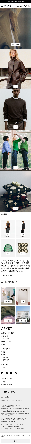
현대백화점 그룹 (19, 400)
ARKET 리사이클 (6, 341)
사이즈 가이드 (5, 360)
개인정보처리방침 (10, 400)
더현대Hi (3, 397)
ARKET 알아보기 (7, 333)
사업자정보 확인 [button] (18, 408)
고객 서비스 (5, 349)
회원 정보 (4, 382)
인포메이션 (5, 364)
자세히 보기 (3, 436)
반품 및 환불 (4, 357)
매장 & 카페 (4, 336)
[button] (17, 5)
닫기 (15, 441)
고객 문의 (4, 352)
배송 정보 (4, 354)
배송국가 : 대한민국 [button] (6, 384)
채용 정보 (4, 344)
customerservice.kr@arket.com (12, 413)
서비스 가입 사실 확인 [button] (5, 430)
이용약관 (3, 400)
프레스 (3, 368)
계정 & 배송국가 (7, 378)
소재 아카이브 (5, 338)
